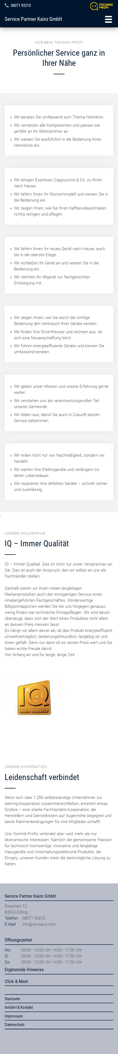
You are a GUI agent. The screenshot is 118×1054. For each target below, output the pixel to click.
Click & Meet (16, 981)
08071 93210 (21, 5)
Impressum (14, 1016)
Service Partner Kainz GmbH (33, 19)
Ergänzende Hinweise (24, 969)
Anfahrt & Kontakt (19, 1007)
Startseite (12, 998)
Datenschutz (15, 1024)
